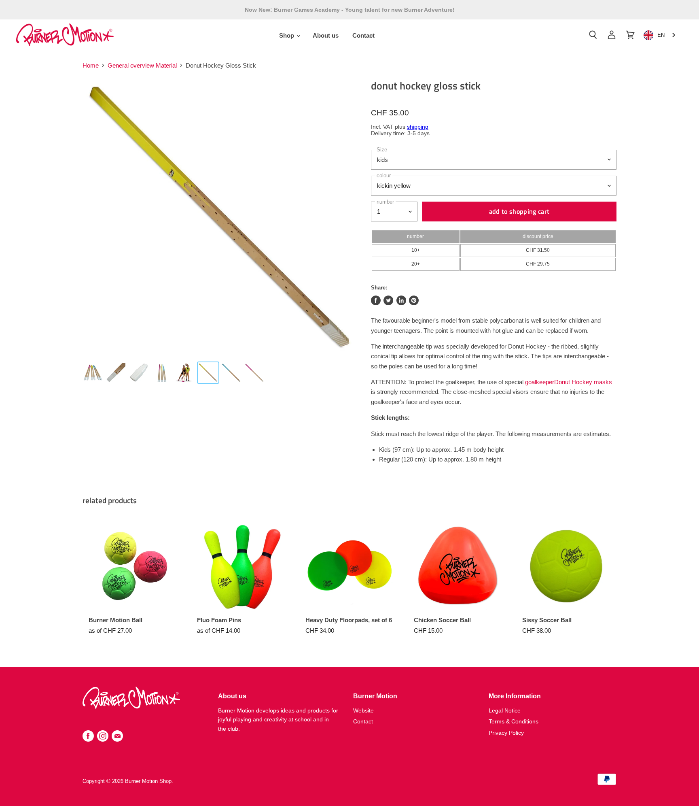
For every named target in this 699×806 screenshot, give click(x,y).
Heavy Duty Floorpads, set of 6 (348, 620)
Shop (287, 35)
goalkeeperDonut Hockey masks (568, 382)
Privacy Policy (506, 732)
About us (326, 35)
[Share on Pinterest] (414, 300)
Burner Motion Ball (115, 620)
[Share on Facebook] (376, 300)
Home (91, 65)
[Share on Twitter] (388, 300)
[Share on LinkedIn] (401, 300)
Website (363, 710)
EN (661, 35)
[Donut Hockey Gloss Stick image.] (220, 217)
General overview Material (142, 65)
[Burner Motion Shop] (131, 706)
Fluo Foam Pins (219, 620)
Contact (363, 35)
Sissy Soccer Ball (547, 620)
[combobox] (660, 35)
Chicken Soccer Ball (442, 620)
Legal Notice (505, 710)
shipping (417, 127)
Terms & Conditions (513, 721)
